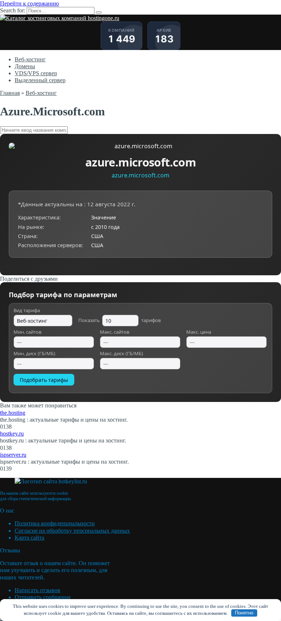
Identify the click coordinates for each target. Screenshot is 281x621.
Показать (119, 320)
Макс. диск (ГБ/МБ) (121, 354)
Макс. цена (198, 332)
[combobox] (140, 130)
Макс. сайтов (114, 332)
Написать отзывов (37, 590)
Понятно (244, 613)
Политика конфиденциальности (55, 523)
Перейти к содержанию (29, 3)
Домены (25, 66)
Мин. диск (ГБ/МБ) (34, 354)
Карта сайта (29, 537)
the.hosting (12, 413)
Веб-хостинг (30, 59)
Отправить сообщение (43, 597)
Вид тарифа (27, 311)
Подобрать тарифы (44, 379)
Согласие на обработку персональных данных (72, 531)
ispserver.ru (13, 455)
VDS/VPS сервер (36, 73)
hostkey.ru (12, 433)
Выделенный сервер (40, 80)
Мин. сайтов (27, 332)
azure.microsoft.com (140, 175)
